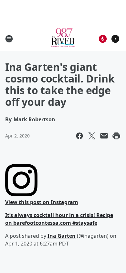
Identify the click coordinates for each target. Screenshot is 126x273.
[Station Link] (63, 38)
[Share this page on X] (91, 135)
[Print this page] (116, 135)
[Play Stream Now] (115, 39)
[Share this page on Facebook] (79, 135)
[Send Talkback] (103, 39)
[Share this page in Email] (104, 135)
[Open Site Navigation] (9, 39)
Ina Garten (61, 235)
